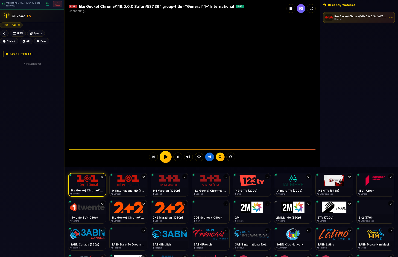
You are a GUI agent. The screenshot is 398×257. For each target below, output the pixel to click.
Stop (58, 5)
